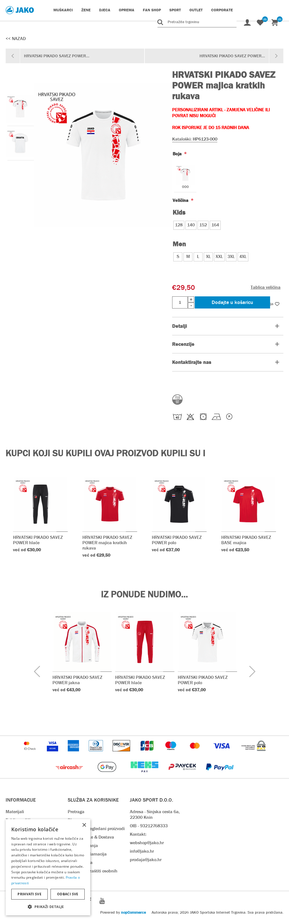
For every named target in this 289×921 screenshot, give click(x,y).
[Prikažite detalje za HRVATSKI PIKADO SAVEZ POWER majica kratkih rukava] (109, 504)
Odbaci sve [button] (67, 894)
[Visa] (222, 754)
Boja (178, 154)
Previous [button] (36, 671)
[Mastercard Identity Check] (30, 754)
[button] (48, 906)
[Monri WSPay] (253, 754)
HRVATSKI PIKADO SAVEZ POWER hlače (38, 540)
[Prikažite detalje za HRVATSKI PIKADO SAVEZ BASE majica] (248, 504)
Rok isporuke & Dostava (91, 837)
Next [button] (252, 671)
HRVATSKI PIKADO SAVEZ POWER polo (177, 540)
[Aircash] (70, 775)
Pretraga (76, 812)
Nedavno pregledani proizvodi (96, 829)
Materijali (15, 812)
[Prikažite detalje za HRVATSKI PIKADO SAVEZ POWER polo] (179, 504)
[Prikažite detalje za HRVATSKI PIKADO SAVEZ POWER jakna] (82, 641)
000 (185, 187)
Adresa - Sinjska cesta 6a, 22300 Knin (155, 814)
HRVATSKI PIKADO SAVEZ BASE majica (246, 540)
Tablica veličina (266, 287)
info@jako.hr (142, 851)
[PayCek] (183, 775)
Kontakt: (138, 834)
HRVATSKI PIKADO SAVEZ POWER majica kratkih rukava (107, 543)
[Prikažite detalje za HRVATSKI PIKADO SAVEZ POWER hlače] (40, 504)
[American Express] (74, 754)
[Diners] (96, 754)
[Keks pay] (145, 775)
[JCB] (147, 754)
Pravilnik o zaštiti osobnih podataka (92, 874)
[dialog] (48, 867)
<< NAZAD (16, 38)
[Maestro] (171, 754)
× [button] (84, 825)
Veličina (181, 200)
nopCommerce (133, 912)
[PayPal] (220, 775)
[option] (20, 108)
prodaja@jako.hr (145, 860)
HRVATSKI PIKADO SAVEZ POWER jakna (77, 680)
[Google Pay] (107, 775)
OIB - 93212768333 (149, 826)
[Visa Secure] (53, 754)
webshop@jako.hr (147, 843)
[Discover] (121, 754)
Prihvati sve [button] (29, 894)
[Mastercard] (195, 754)
